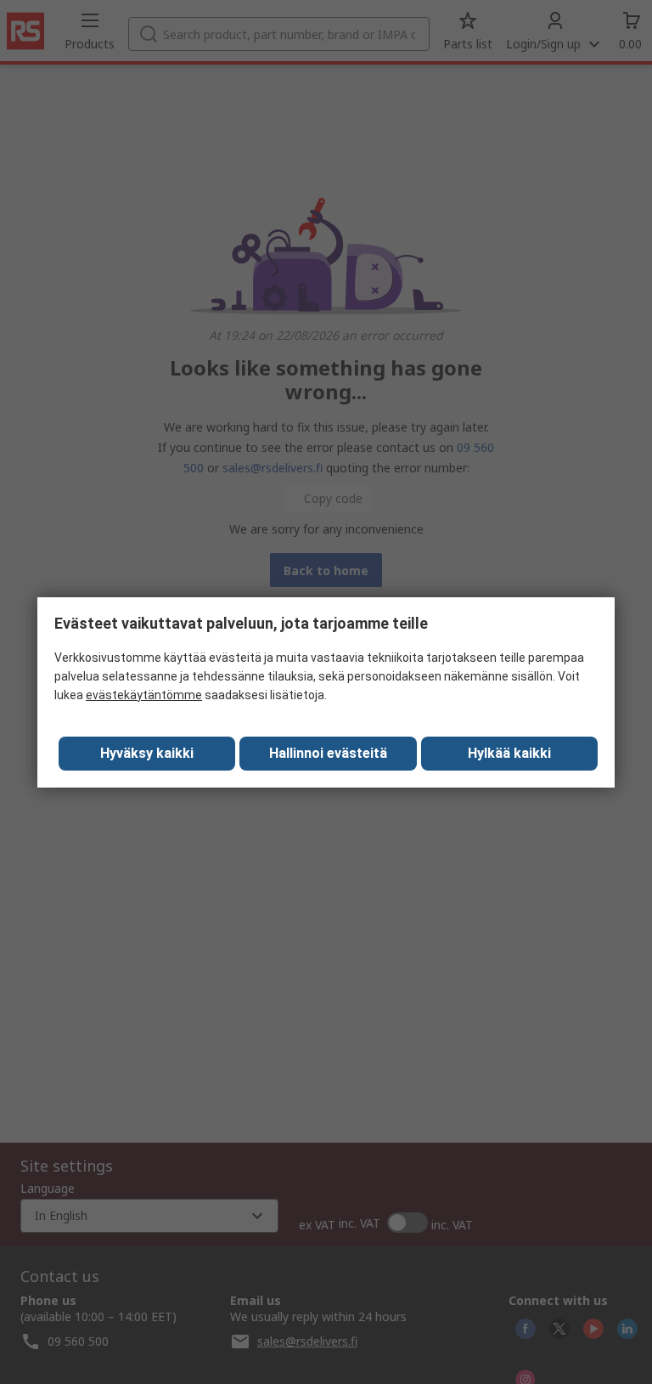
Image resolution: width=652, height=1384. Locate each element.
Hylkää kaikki (509, 753)
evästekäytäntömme (144, 695)
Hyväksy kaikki (147, 753)
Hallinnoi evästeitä (328, 753)
